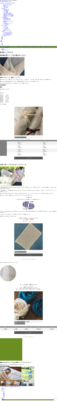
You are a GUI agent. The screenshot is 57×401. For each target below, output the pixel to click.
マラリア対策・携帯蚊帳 (7, 13)
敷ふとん (5, 20)
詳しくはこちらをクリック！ (4, 366)
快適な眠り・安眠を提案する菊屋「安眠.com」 (12, 386)
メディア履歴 (6, 7)
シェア (5, 389)
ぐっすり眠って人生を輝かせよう (7, 4)
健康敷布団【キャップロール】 (9, 21)
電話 (3, 398)
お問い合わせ (4, 35)
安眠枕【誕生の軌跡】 (7, 18)
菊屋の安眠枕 (6, 17)
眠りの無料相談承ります (7, 34)
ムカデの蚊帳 (6, 12)
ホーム (3, 388)
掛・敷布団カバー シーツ (8, 23)
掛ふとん (5, 22)
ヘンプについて (6, 26)
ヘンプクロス (6, 27)
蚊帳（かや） (4, 8)
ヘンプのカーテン (6, 29)
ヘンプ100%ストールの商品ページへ (28, 336)
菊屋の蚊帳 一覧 (6, 9)
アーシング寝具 (6, 24)
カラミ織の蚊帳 (6, 10)
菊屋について (6, 5)
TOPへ (3, 399)
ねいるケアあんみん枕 (7, 19)
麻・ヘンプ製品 (4, 25)
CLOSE (2, 41)
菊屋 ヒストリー (6, 6)
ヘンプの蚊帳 (6, 11)
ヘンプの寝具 (6, 28)
